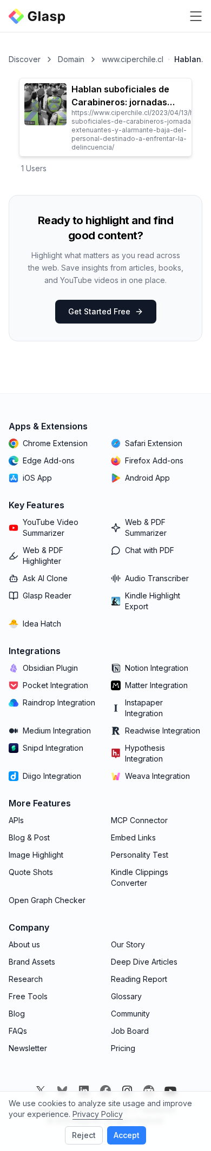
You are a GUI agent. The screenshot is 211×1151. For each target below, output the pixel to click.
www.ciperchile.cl (132, 59)
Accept (127, 1135)
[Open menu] (196, 16)
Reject (84, 1135)
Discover (25, 59)
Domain (71, 59)
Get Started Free (99, 311)
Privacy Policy (97, 1114)
